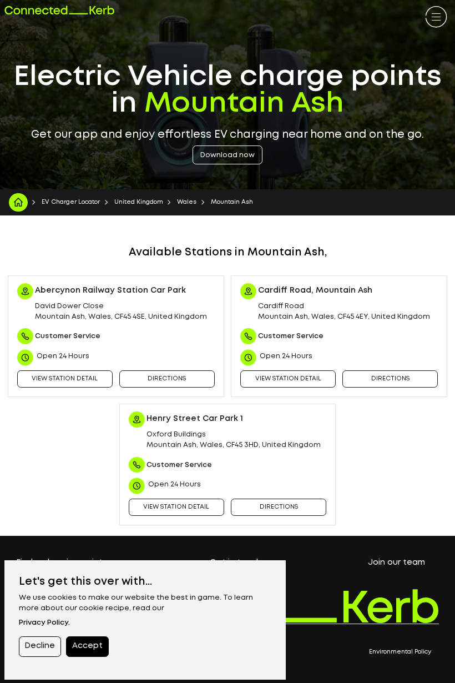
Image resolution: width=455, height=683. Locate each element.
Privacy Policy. (44, 623)
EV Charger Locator (71, 202)
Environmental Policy (400, 652)
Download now (227, 155)
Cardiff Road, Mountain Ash (315, 290)
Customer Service (67, 336)
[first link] (436, 18)
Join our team (396, 562)
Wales (186, 202)
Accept (87, 646)
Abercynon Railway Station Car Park (110, 290)
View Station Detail (65, 378)
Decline (39, 646)
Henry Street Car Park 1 (194, 419)
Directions (167, 378)
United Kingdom (138, 202)
